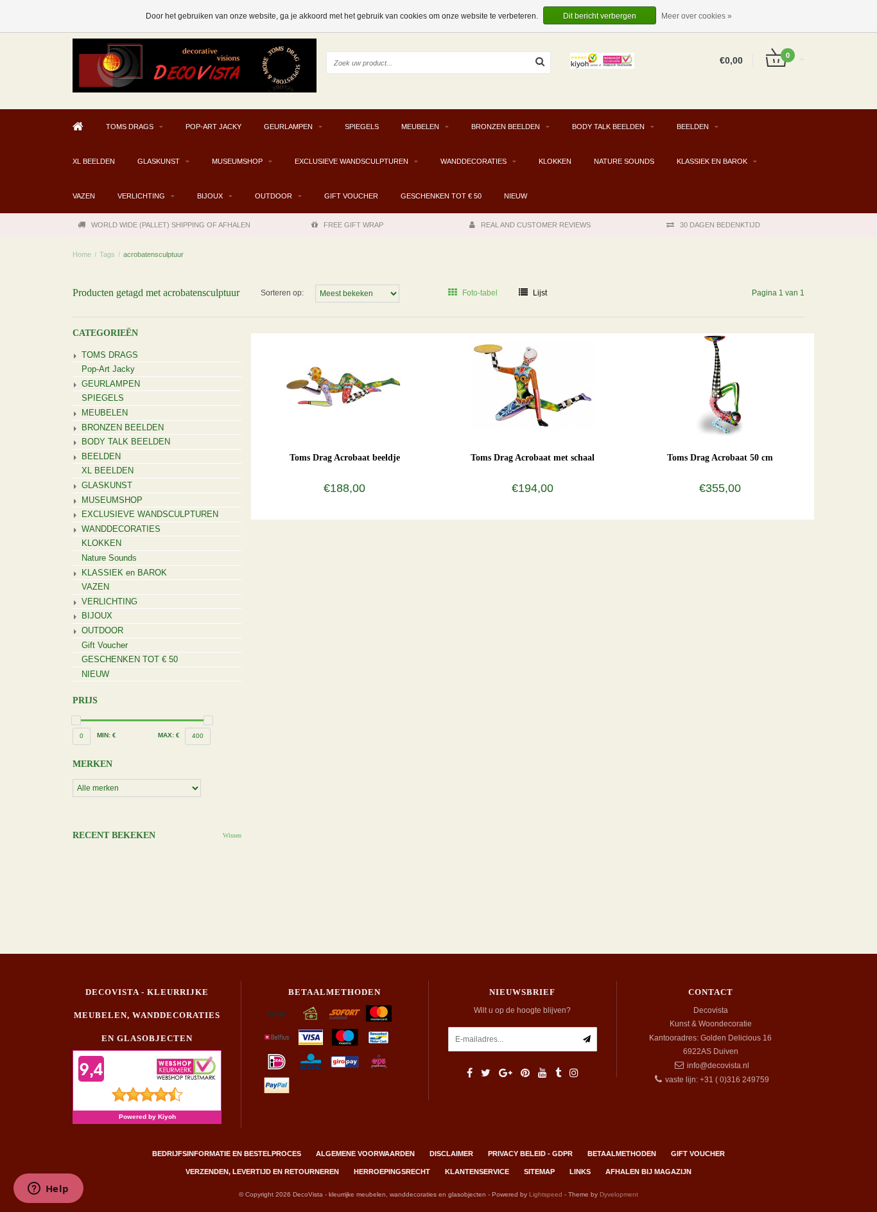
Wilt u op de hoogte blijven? (522, 1010)
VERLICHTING (141, 196)
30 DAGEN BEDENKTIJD (720, 225)
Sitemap (539, 1171)
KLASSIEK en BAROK (712, 161)
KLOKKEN (555, 161)
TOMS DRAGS (129, 126)
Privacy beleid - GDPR (530, 1153)
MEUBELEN (420, 126)
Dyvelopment (619, 1194)
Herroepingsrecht (392, 1171)
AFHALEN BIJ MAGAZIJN (648, 1171)
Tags (107, 254)
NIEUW (515, 196)
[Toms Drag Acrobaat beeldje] (344, 384)
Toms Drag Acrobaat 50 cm (720, 457)
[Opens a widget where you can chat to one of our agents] (48, 1189)
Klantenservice (477, 1171)
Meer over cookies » (696, 16)
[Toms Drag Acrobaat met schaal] (532, 384)
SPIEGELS (362, 126)
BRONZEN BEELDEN (505, 126)
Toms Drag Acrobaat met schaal (533, 457)
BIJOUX (210, 196)
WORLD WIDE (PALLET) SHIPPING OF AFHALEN (170, 225)
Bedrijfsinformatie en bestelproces (226, 1153)
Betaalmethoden (621, 1153)
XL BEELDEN (94, 161)
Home (82, 254)
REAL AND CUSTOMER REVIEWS (536, 225)
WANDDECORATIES (473, 161)
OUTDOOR (273, 196)
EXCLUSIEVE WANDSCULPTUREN (351, 161)
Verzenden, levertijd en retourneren (262, 1171)
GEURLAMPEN (288, 126)
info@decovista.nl (718, 1065)
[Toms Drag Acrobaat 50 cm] (720, 384)
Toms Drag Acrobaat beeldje (345, 457)
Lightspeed (545, 1194)
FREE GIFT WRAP (353, 225)
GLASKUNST (158, 161)
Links (580, 1171)
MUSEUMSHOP (237, 161)
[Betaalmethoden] (277, 1013)
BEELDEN (693, 126)
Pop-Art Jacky (213, 126)
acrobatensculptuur (153, 254)
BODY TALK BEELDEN (608, 126)
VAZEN (84, 196)
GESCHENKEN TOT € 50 (441, 196)
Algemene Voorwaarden (365, 1153)
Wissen (232, 835)
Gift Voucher (351, 196)
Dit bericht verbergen (599, 16)
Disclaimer (451, 1153)
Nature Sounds (624, 161)
